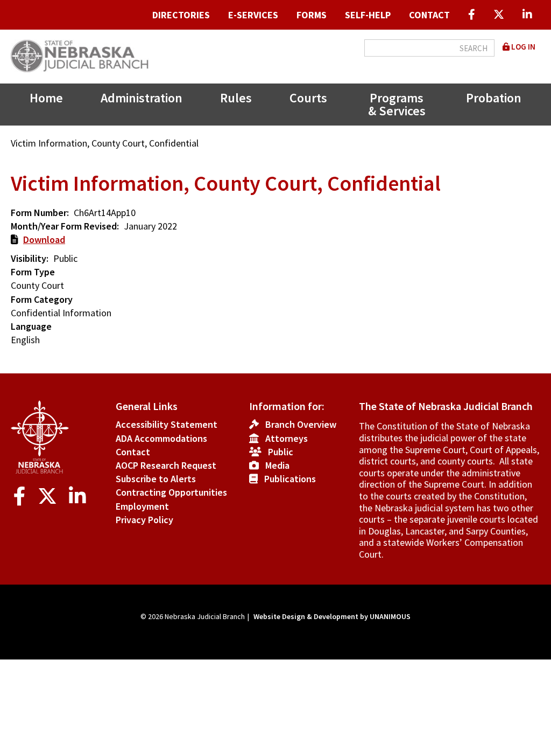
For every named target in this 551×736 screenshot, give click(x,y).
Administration (141, 97)
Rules (236, 97)
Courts (308, 97)
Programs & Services (397, 104)
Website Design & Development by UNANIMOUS (332, 616)
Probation (493, 97)
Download (44, 239)
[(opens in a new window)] (471, 15)
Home (46, 97)
